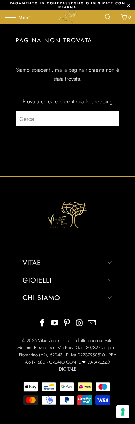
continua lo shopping (88, 102)
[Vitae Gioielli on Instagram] (79, 323)
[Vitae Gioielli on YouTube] (55, 323)
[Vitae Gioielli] (67, 17)
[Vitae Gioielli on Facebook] (42, 323)
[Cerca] (110, 17)
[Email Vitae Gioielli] (92, 323)
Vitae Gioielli (50, 340)
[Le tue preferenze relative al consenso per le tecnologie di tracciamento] (122, 411)
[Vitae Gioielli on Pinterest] (67, 323)
